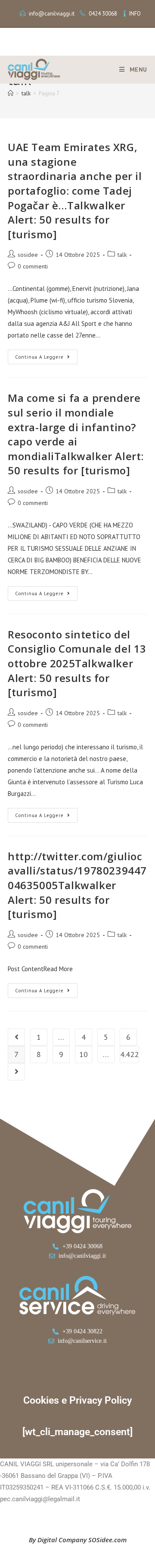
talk (122, 255)
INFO (135, 13)
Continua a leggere (46, 355)
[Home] (10, 93)
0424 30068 (103, 13)
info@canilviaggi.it (51, 13)
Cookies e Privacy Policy (77, 1400)
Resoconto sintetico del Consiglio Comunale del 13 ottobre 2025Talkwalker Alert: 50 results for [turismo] (77, 663)
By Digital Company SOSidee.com (78, 1539)
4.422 (129, 1054)
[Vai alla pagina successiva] (16, 1071)
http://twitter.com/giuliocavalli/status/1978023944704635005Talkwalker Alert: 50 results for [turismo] (77, 885)
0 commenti (33, 266)
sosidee (28, 255)
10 (83, 1054)
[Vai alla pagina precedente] (16, 1037)
